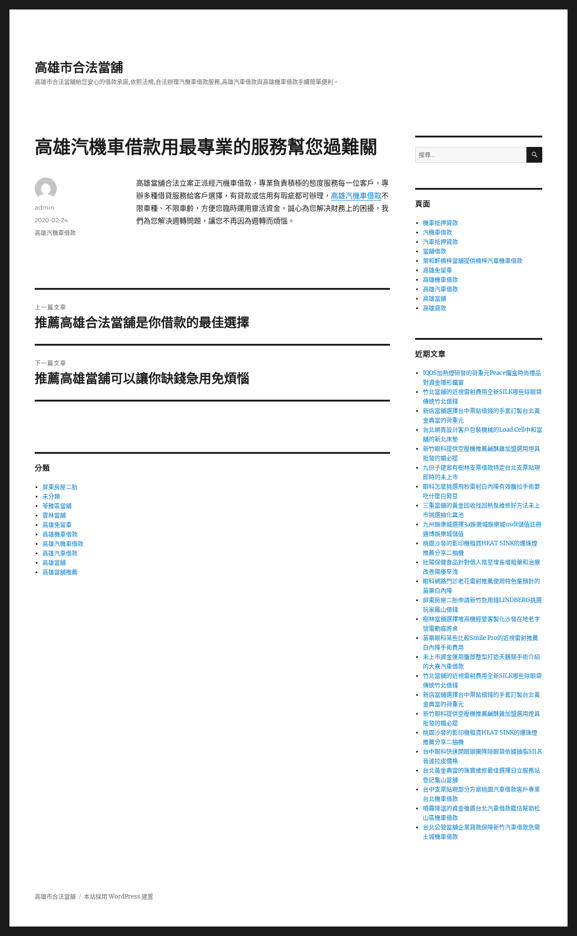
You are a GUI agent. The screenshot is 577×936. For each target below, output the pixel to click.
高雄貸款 (434, 308)
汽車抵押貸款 (440, 242)
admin (45, 207)
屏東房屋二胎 (60, 487)
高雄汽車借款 (60, 553)
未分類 (51, 496)
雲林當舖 (54, 515)
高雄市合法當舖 (79, 67)
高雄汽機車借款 (356, 195)
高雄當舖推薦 (60, 572)
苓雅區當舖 (57, 506)
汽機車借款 (437, 232)
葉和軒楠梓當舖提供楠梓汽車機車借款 (472, 261)
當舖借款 (434, 251)
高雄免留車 (57, 525)
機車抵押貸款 (440, 223)
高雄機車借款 (60, 534)
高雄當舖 (54, 562)
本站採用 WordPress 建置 (118, 896)
